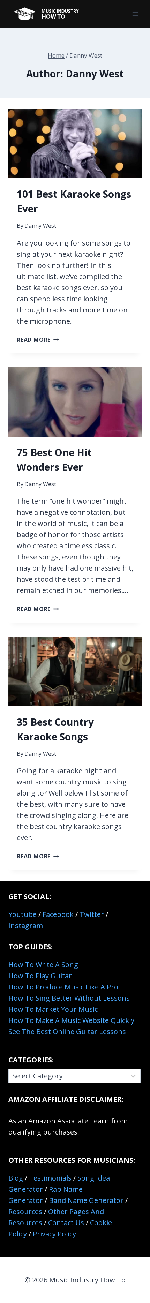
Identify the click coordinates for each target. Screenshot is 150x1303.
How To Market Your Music (53, 1009)
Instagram (25, 925)
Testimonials (50, 1178)
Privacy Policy (54, 1233)
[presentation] (75, 143)
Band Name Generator (86, 1200)
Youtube (22, 914)
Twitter (92, 914)
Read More (38, 340)
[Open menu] (135, 13)
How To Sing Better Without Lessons (69, 998)
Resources (25, 1211)
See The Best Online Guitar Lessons (67, 1031)
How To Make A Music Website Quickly (71, 1020)
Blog (15, 1178)
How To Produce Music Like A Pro (63, 987)
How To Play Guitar (40, 975)
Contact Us (66, 1222)
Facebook (58, 914)
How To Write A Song (43, 964)
